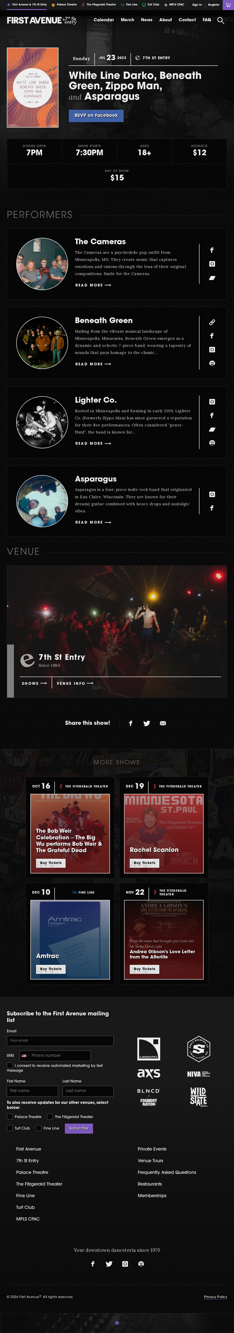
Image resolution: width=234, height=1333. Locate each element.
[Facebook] (212, 250)
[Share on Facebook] (131, 723)
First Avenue (28, 1149)
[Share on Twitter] (147, 723)
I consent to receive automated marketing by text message (55, 1068)
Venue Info (71, 684)
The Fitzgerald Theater (73, 1117)
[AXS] (148, 1074)
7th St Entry (27, 1161)
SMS (10, 1056)
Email (11, 1031)
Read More (89, 285)
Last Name (72, 1081)
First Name (16, 1081)
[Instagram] (212, 264)
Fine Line (51, 1128)
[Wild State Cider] (199, 1097)
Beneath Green (104, 321)
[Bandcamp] (212, 277)
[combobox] (25, 1056)
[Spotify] (212, 363)
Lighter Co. (96, 400)
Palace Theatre (27, 1117)
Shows (30, 684)
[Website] (212, 322)
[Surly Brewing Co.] (199, 1049)
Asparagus (96, 479)
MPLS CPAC (28, 1219)
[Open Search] (221, 20)
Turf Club (22, 1128)
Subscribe (79, 1128)
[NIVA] (199, 1074)
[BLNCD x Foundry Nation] (148, 1097)
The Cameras (100, 242)
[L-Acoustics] (148, 1049)
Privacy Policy (215, 1297)
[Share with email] (163, 723)
